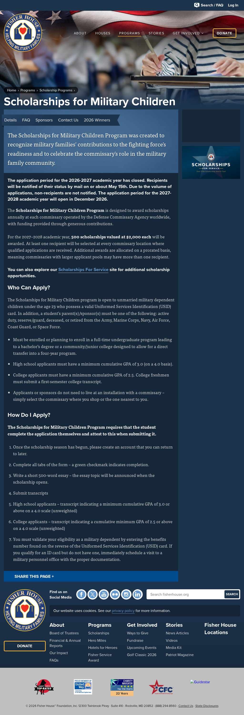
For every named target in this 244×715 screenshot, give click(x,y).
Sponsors (44, 120)
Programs (129, 33)
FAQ (26, 120)
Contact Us (68, 120)
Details (10, 120)
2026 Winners (97, 120)
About (80, 33)
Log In (233, 5)
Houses (103, 33)
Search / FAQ (212, 5)
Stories (156, 33)
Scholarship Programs (56, 90)
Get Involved (186, 33)
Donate (224, 33)
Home (11, 90)
